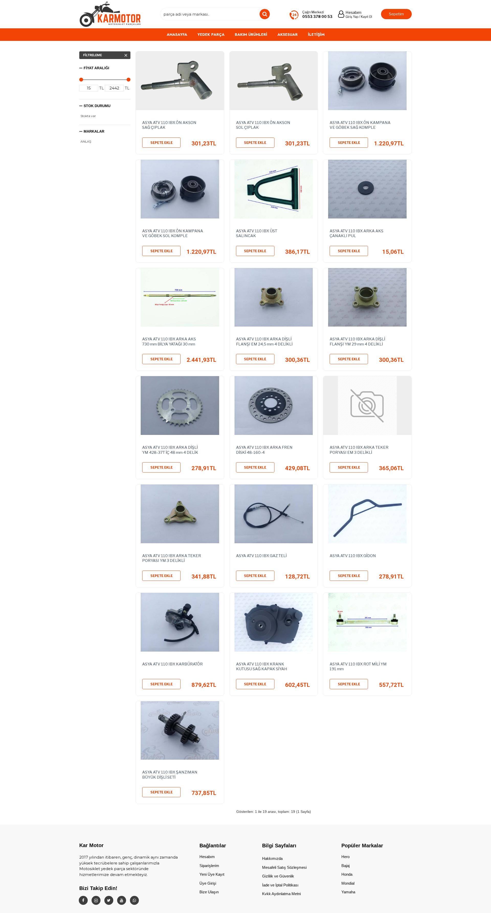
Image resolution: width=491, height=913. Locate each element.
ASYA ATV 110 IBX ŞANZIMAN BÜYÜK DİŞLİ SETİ (169, 775)
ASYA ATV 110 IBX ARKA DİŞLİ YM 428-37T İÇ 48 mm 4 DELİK (170, 450)
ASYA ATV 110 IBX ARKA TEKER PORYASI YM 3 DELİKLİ (171, 558)
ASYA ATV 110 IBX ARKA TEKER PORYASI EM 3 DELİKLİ (359, 450)
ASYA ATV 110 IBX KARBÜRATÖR (172, 664)
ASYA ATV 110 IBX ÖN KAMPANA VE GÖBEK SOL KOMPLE (172, 233)
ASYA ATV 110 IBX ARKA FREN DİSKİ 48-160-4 (264, 450)
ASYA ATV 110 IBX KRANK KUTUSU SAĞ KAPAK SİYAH (261, 667)
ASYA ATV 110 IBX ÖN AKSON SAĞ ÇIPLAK (169, 125)
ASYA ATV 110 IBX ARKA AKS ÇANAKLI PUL (356, 233)
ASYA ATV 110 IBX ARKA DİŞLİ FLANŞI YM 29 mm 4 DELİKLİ (357, 341)
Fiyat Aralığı (96, 68)
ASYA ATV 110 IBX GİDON (353, 555)
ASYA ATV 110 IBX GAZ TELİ (261, 555)
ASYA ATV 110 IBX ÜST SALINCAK (256, 233)
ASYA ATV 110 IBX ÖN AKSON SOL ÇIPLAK (263, 125)
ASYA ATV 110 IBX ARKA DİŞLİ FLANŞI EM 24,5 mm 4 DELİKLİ (264, 341)
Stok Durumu (97, 106)
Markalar (94, 131)
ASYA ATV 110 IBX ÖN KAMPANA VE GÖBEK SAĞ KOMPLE (360, 125)
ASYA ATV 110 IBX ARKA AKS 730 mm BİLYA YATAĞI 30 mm (169, 341)
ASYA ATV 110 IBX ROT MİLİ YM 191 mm (358, 667)
